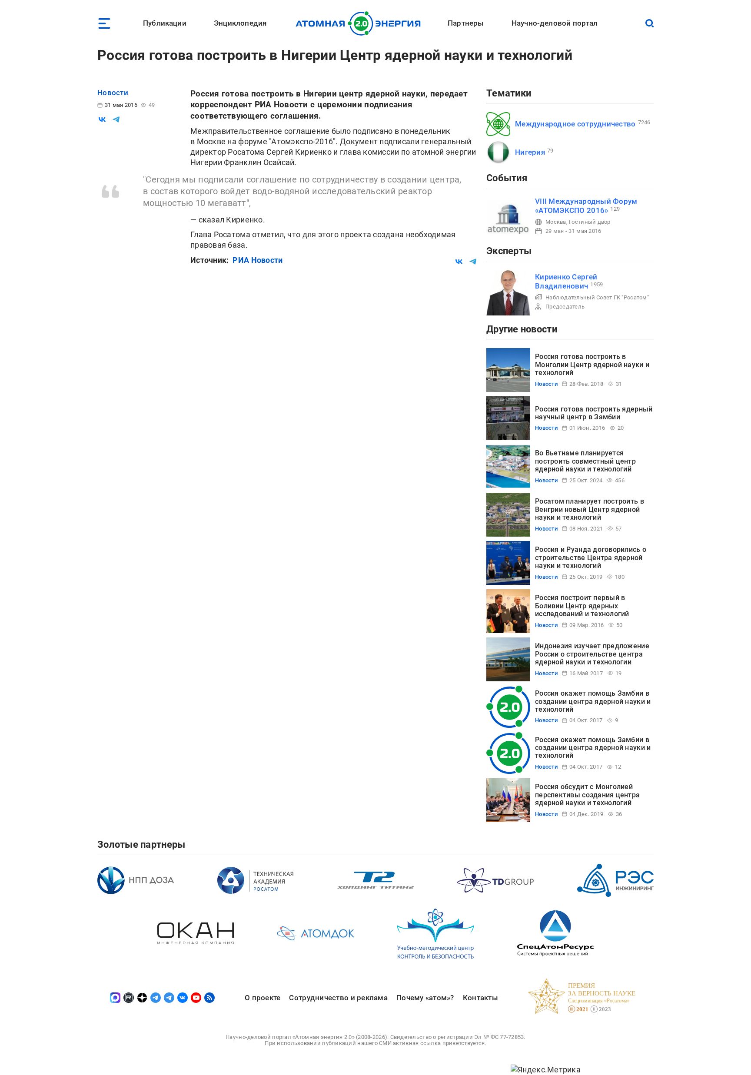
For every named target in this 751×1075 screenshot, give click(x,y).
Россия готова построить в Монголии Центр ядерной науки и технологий (592, 364)
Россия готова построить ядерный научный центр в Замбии (593, 413)
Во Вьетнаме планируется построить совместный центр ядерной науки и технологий (585, 461)
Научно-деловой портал (555, 23)
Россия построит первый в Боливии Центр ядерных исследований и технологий (582, 606)
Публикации (164, 23)
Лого (360, 23)
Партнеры (466, 23)
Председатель (565, 306)
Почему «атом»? (425, 997)
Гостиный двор (590, 222)
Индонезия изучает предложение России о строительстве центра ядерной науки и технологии (592, 654)
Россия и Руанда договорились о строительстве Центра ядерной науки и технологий (590, 557)
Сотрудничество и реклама (338, 997)
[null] (102, 119)
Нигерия (530, 152)
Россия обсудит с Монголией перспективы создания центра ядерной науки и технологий (587, 795)
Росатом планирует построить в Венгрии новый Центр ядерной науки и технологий (589, 509)
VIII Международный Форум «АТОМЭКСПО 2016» (586, 206)
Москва (555, 222)
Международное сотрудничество (575, 123)
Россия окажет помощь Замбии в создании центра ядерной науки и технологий (593, 701)
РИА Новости (257, 260)
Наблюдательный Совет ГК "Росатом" (597, 297)
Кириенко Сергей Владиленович (566, 281)
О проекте (262, 997)
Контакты (480, 997)
